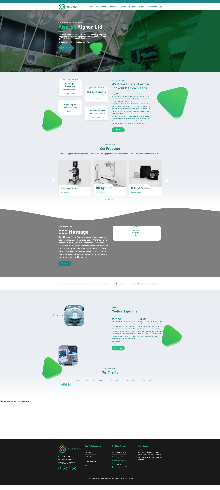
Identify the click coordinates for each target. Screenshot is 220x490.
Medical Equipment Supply (119, 452)
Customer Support (96, 110)
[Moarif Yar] (136, 227)
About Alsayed (101, 7)
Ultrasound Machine (90, 461)
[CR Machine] (145, 174)
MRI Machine (88, 452)
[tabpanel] (68, 381)
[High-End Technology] (96, 88)
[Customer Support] (96, 106)
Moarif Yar (136, 232)
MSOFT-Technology (128, 478)
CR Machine (137, 187)
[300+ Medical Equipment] (70, 80)
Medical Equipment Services (119, 456)
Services (123, 7)
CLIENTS (141, 7)
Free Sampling (70, 104)
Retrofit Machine (105, 187)
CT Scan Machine (89, 456)
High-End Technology (96, 92)
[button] (53, 181)
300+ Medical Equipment (70, 84)
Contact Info (152, 7)
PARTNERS (132, 7)
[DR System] (75, 174)
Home (91, 7)
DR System (69, 187)
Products (113, 7)
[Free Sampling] (70, 100)
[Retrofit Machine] (110, 174)
